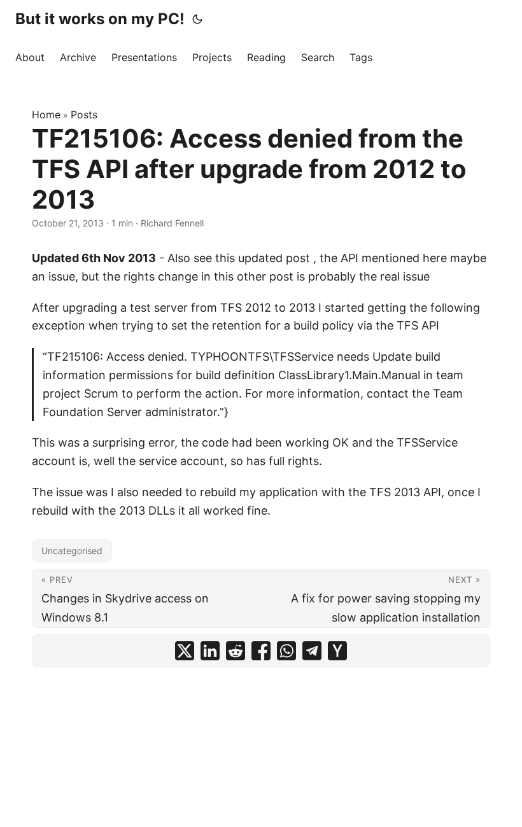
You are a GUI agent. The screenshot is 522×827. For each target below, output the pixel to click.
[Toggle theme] (197, 19)
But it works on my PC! (100, 19)
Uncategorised (71, 550)
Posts (84, 114)
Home (46, 114)
